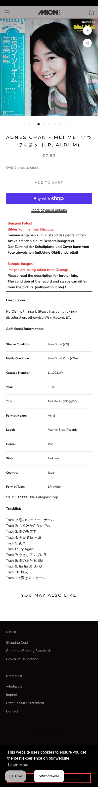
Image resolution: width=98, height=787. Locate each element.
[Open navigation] (7, 12)
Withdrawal (49, 776)
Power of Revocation (22, 659)
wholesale (14, 686)
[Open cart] (91, 12)
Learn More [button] (18, 765)
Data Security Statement (25, 703)
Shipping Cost (17, 642)
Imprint (11, 694)
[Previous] (29, 124)
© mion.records (49, 733)
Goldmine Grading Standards (29, 650)
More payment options (49, 210)
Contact (12, 711)
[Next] (69, 124)
